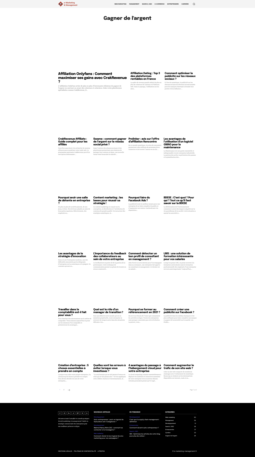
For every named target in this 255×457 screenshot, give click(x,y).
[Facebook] (60, 413)
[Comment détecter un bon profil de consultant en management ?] (145, 234)
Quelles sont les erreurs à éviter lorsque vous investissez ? (109, 368)
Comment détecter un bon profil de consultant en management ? (143, 256)
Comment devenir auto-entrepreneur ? (144, 428)
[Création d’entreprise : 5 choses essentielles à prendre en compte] (74, 346)
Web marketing (98, 433)
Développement (112, 25)
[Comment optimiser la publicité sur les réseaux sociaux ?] (181, 51)
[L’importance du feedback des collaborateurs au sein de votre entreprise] (110, 234)
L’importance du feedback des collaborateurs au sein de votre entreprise (109, 256)
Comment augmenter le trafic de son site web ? (179, 367)
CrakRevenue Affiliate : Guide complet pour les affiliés (72, 142)
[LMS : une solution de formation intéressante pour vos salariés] (180, 234)
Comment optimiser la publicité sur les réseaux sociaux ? (180, 76)
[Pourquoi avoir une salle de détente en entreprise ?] (74, 178)
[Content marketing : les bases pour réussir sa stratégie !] (110, 178)
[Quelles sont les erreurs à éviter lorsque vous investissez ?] (110, 346)
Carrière (100, 25)
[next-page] (69, 390)
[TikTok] (73, 413)
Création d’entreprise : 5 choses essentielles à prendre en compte (73, 368)
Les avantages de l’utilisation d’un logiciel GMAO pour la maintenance (178, 143)
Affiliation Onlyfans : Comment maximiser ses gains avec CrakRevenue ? (92, 78)
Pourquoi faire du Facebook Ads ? (139, 199)
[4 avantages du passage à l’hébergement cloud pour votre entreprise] (145, 346)
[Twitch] (78, 413)
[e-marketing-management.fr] (68, 3)
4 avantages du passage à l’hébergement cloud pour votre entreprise (144, 368)
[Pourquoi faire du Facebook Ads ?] (145, 178)
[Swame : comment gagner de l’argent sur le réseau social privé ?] (110, 119)
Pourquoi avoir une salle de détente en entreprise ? (74, 200)
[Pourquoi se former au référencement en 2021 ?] (145, 290)
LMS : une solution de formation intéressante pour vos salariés (178, 256)
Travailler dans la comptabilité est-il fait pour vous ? (72, 312)
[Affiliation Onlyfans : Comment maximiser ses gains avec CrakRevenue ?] (93, 51)
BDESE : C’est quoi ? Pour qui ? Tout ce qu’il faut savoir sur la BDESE (179, 200)
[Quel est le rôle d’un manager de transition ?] (110, 290)
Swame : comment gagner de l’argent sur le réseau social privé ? (109, 142)
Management (153, 25)
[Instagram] (64, 413)
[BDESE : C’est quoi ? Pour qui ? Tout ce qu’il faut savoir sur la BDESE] (180, 178)
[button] (194, 4)
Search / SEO (133, 431)
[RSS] (69, 413)
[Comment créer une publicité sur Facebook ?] (180, 290)
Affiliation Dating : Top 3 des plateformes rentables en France (145, 76)
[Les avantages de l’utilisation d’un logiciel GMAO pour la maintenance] (180, 119)
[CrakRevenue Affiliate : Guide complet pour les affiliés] (74, 119)
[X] (82, 413)
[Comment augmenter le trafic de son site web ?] (180, 346)
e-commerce (126, 25)
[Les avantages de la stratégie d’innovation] (74, 234)
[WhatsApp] (87, 413)
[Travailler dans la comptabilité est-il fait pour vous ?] (74, 290)
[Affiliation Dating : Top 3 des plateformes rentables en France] (146, 51)
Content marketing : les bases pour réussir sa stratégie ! (108, 200)
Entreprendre (139, 25)
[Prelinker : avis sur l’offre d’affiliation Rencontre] (145, 119)
